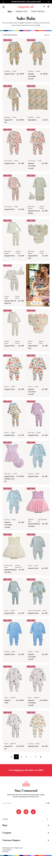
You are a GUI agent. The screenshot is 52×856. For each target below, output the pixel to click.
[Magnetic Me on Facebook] (18, 811)
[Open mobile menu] (3, 7)
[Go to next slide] (49, 2)
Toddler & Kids (21, 11)
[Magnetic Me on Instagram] (26, 811)
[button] (48, 6)
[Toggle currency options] (47, 819)
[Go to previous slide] (3, 2)
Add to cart (14, 65)
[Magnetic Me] (26, 7)
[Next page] (40, 757)
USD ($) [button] (5, 819)
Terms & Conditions (6, 849)
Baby (10, 11)
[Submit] (47, 803)
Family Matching (37, 11)
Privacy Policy (5, 851)
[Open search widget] (44, 6)
